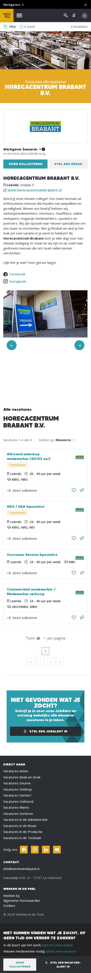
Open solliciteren (25, 164)
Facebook (17, 274)
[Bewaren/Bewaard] (74, 490)
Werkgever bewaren (20, 149)
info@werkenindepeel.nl (21, 868)
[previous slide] (12, 345)
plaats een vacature (61, 951)
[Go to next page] (51, 662)
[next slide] (79, 345)
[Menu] (19, 15)
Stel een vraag (68, 164)
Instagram (17, 281)
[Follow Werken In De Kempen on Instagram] (35, 849)
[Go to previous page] (40, 662)
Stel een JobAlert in (47, 731)
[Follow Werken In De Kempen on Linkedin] (46, 849)
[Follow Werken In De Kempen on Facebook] (24, 849)
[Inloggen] (85, 16)
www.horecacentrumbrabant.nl (35, 190)
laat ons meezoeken (57, 945)
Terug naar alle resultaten (45, 81)
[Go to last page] (60, 662)
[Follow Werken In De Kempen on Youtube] (57, 849)
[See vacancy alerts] (74, 15)
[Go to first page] (31, 662)
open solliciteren (19, 964)
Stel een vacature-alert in (65, 964)
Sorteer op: (47, 440)
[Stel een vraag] (82, 490)
